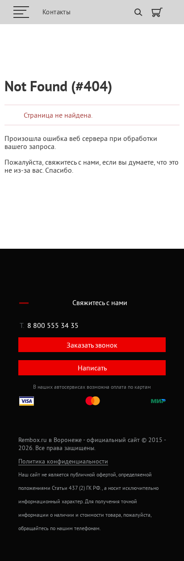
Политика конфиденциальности (63, 461)
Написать (92, 367)
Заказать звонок (92, 344)
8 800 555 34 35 (53, 325)
